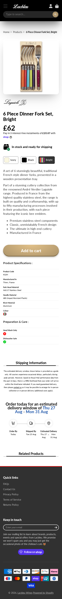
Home (6, 32)
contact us (18, 387)
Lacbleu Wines (25, 592)
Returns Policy (11, 504)
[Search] (55, 14)
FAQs (6, 483)
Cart (57, 6)
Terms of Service (12, 499)
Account (51, 6)
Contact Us (9, 489)
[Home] (20, 6)
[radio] (10, 160)
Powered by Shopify (43, 592)
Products (17, 32)
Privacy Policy (11, 494)
